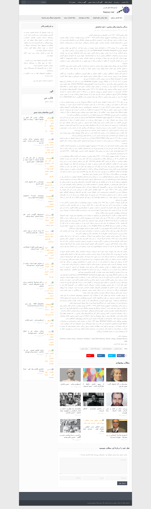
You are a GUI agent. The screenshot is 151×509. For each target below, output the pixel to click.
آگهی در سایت (82, 2)
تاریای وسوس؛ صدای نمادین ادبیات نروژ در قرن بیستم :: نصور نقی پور (33, 140)
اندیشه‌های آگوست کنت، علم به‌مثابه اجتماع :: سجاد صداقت (33, 215)
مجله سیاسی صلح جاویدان (100, 18)
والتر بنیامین (84, 348)
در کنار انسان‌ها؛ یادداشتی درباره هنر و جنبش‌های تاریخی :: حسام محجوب (33, 284)
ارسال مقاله (108, 2)
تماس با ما (72, 2)
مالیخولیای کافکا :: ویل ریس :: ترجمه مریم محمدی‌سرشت (33, 304)
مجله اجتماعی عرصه (69, 18)
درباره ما (116, 2)
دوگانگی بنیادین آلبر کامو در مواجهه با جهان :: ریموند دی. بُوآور (33, 118)
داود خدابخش (117, 348)
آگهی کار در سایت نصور (95, 2)
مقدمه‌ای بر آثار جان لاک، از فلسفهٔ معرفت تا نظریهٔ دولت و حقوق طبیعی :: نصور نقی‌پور (33, 159)
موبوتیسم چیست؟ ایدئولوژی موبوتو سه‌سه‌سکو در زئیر (33, 196)
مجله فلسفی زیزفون (116, 18)
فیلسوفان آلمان (107, 348)
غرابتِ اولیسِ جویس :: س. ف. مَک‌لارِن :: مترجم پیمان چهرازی (33, 351)
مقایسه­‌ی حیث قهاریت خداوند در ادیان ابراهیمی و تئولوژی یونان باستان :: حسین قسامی (70, 410)
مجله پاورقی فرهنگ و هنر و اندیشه (51, 18)
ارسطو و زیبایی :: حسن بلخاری (71, 384)
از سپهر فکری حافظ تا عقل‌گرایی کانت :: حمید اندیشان (33, 248)
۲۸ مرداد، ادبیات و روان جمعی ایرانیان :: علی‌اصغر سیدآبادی (33, 231)
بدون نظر (96, 30)
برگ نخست (124, 2)
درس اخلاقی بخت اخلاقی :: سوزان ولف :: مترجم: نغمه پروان (93, 429)
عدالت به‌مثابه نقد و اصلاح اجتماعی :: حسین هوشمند (33, 332)
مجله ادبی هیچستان (84, 18)
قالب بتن (48, 97)
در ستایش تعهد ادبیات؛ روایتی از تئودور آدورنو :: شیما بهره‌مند (33, 264)
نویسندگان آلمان (95, 348)
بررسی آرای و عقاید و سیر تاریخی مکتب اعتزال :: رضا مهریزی (116, 410)
